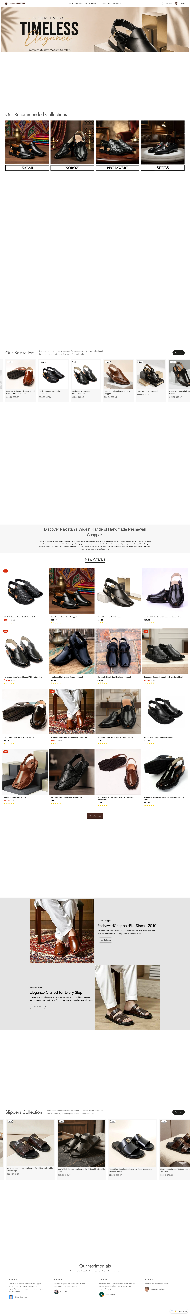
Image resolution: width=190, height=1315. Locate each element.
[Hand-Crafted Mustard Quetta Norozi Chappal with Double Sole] (86, 374)
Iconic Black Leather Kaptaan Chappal (158, 737)
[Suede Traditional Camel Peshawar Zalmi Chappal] (20, 374)
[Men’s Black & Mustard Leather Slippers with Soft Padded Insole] (81, 1143)
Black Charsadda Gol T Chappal (109, 617)
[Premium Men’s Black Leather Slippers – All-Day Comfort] (30, 1143)
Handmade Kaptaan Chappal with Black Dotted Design (164, 677)
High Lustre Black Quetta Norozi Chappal (19, 737)
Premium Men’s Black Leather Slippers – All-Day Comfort (28, 1169)
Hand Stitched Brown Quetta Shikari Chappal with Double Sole (115, 798)
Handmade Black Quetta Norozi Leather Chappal (115, 737)
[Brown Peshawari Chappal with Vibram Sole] (53, 374)
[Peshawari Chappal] (118, 146)
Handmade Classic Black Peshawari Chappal (114, 677)
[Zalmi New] (27, 146)
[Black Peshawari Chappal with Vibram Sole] (118, 374)
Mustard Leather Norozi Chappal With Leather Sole (69, 737)
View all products (95, 816)
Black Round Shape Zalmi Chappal (63, 617)
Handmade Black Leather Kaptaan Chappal (67, 677)
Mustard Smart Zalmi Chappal (15, 797)
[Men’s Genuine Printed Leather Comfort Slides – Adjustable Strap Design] (132, 1143)
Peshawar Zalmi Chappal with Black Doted (66, 797)
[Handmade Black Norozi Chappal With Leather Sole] (151, 374)
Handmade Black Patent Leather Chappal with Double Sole (164, 798)
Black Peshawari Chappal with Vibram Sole (20, 617)
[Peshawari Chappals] (95, 29)
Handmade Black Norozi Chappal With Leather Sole (23, 677)
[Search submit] (176, 3)
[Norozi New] (72, 146)
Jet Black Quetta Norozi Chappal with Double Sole (162, 617)
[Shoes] (163, 146)
